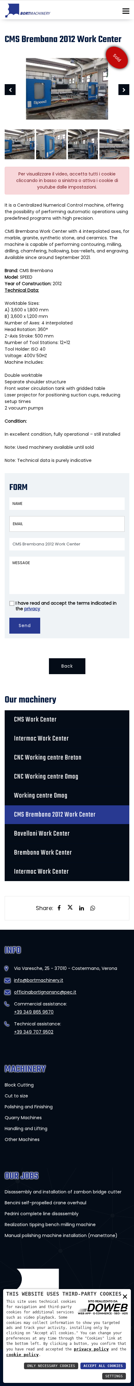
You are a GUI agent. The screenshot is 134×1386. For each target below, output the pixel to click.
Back (67, 666)
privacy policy (91, 1349)
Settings (114, 1376)
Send (25, 625)
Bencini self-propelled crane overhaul (45, 1203)
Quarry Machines (23, 1118)
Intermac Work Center (41, 738)
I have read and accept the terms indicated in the (66, 605)
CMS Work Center (35, 719)
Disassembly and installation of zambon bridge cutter (63, 1192)
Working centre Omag (41, 795)
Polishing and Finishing (29, 1107)
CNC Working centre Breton (48, 757)
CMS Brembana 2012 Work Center (55, 814)
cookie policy (22, 1354)
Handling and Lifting (26, 1128)
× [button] (125, 1296)
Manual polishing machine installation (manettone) (61, 1235)
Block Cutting (19, 1085)
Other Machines (22, 1139)
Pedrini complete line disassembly (42, 1214)
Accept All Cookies (103, 1366)
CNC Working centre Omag (46, 776)
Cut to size (16, 1096)
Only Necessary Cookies (51, 1366)
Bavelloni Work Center (42, 833)
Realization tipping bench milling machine (50, 1224)
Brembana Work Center (43, 852)
